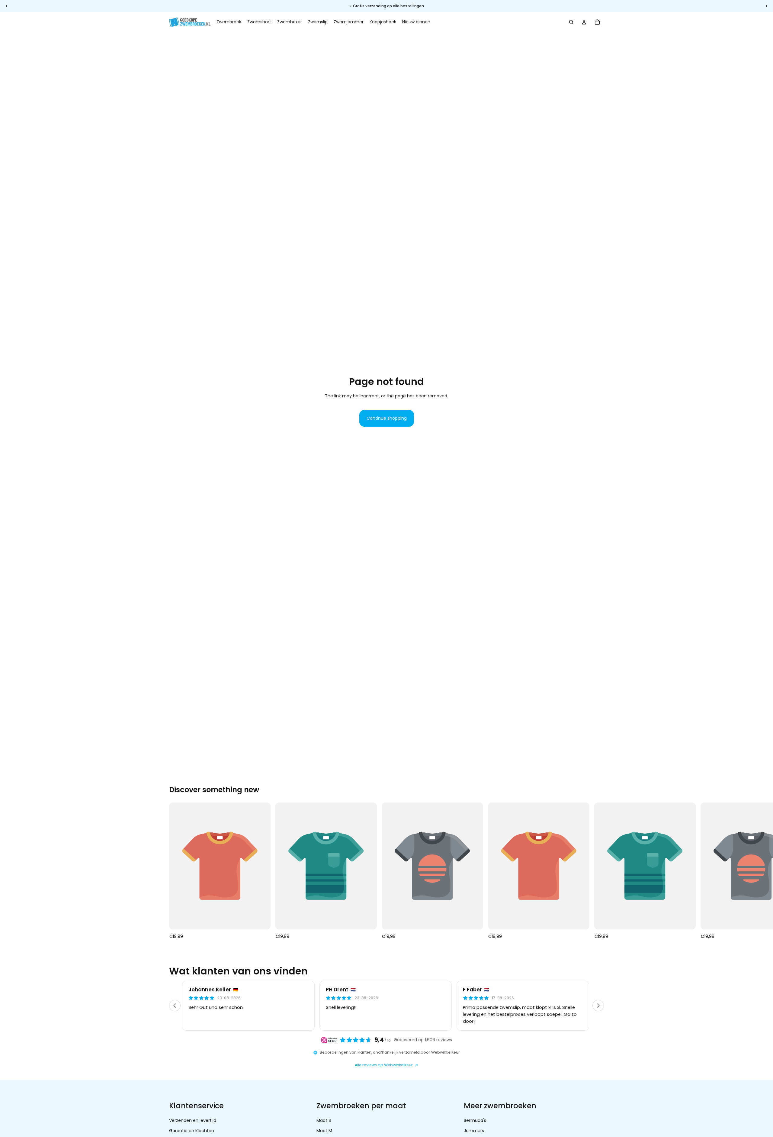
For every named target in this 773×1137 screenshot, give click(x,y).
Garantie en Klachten (191, 1131)
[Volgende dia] (597, 871)
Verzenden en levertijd (192, 1120)
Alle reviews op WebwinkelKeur (384, 1065)
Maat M (324, 1131)
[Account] (584, 22)
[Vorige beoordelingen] (175, 1005)
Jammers (474, 1131)
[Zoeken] (571, 22)
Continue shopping (387, 418)
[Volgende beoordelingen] (598, 1005)
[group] (386, 1005)
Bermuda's (475, 1120)
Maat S (323, 1120)
